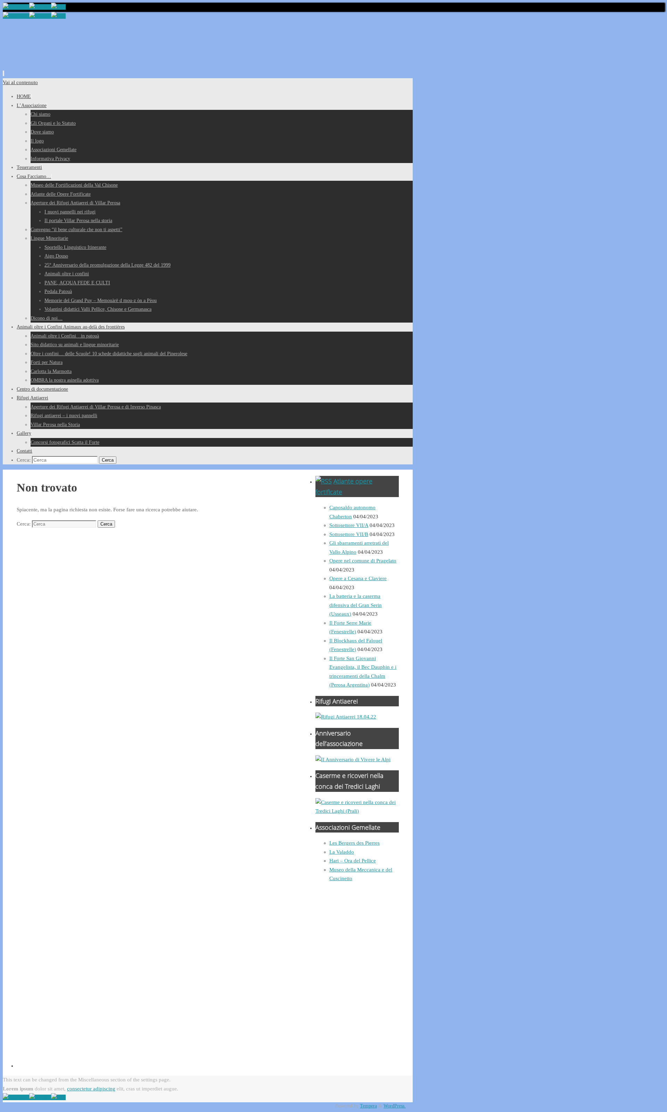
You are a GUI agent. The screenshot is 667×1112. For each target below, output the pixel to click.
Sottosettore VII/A (348, 525)
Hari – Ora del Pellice (352, 860)
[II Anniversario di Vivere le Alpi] (352, 759)
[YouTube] (16, 7)
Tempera (368, 1106)
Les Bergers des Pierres (354, 843)
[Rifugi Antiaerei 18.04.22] (345, 717)
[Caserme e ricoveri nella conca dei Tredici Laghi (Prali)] (357, 811)
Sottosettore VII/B (348, 534)
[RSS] (58, 7)
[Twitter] (40, 7)
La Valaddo (341, 852)
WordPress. (395, 1106)
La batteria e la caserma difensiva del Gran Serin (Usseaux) (355, 605)
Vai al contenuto (20, 82)
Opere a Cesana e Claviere (358, 578)
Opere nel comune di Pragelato (362, 560)
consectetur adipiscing (91, 1088)
